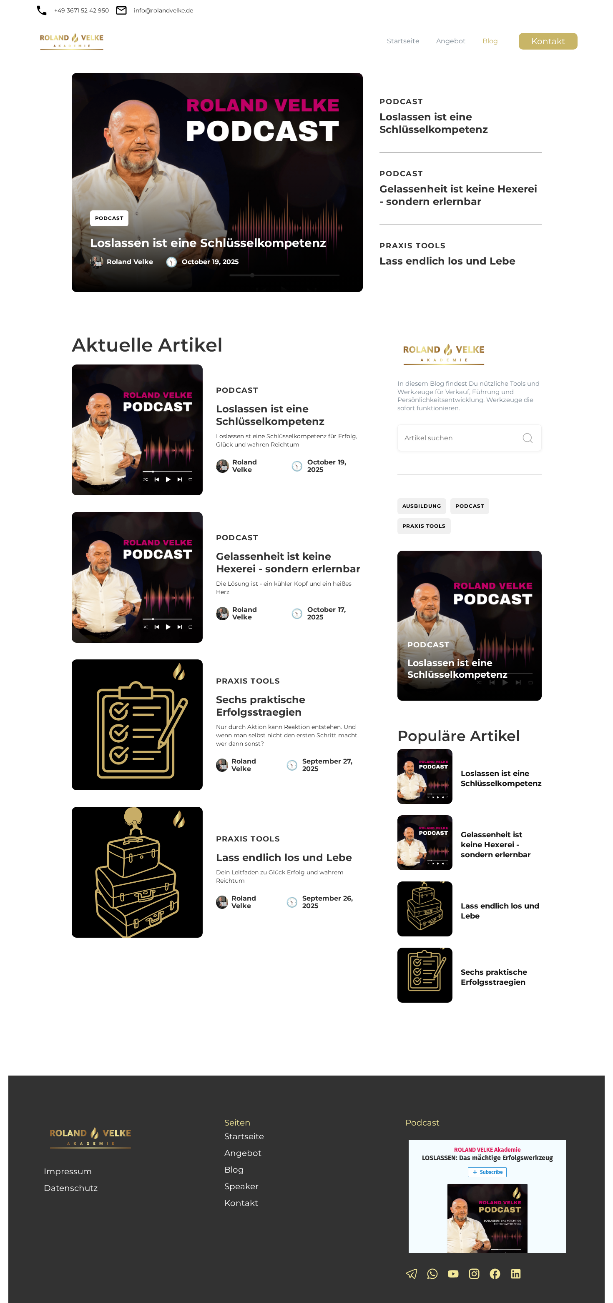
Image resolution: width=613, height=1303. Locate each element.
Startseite (403, 41)
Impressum (68, 1171)
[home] (71, 40)
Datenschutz (71, 1188)
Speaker (241, 1186)
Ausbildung (422, 506)
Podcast (469, 506)
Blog (490, 41)
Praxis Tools (424, 526)
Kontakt (548, 41)
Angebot (451, 41)
